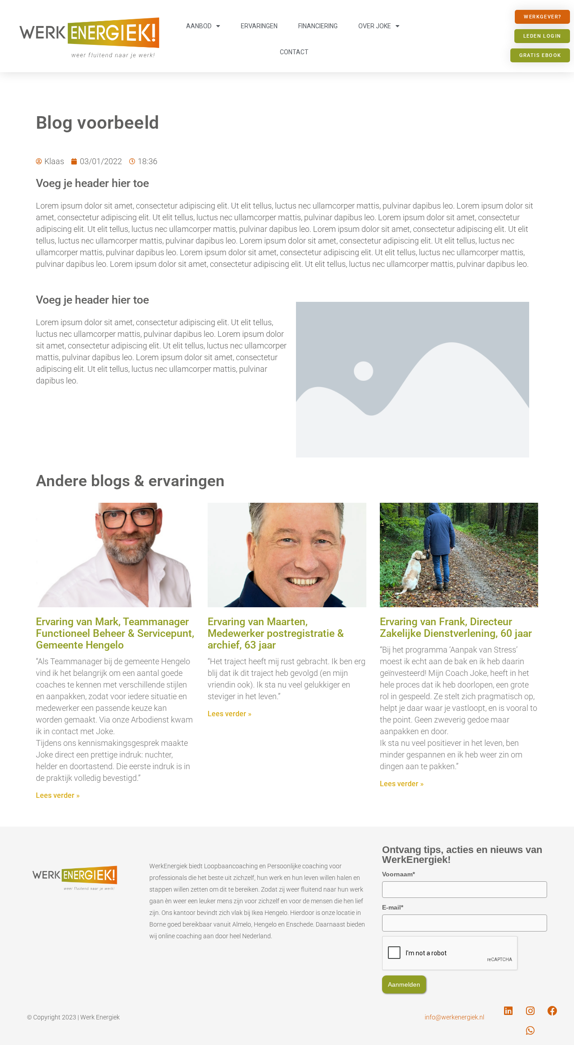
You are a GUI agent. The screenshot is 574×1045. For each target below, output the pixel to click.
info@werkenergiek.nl (454, 1017)
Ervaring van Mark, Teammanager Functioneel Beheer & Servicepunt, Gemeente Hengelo (115, 633)
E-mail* (392, 907)
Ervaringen (259, 26)
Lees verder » (58, 795)
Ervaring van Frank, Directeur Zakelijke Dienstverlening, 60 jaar (456, 628)
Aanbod (199, 26)
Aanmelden (404, 984)
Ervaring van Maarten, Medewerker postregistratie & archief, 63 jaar (276, 633)
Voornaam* (398, 874)
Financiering (318, 26)
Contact (294, 52)
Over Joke (374, 26)
